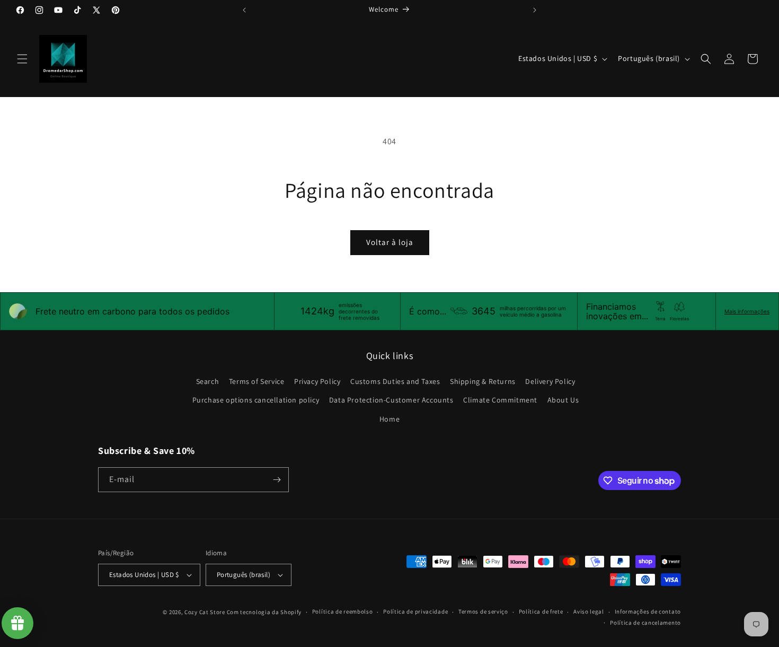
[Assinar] (276, 479)
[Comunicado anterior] (244, 10)
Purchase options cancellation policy (256, 400)
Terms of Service (257, 381)
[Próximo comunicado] (534, 10)
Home (389, 419)
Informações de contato (648, 611)
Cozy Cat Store (204, 612)
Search (207, 381)
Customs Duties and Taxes (395, 381)
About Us (563, 400)
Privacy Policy (317, 381)
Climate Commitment (500, 400)
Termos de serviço (483, 611)
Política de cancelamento (645, 622)
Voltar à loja (389, 242)
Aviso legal (588, 611)
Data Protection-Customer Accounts (391, 400)
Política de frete (541, 611)
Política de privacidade (415, 611)
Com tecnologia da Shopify (264, 612)
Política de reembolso (342, 611)
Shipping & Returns (483, 381)
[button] (22, 59)
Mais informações (746, 311)
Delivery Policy (550, 381)
